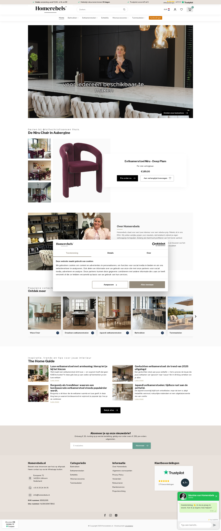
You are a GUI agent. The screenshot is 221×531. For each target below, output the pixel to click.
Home (61, 18)
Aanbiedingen (155, 18)
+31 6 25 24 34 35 (40, 487)
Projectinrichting (118, 491)
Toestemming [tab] (72, 253)
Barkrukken (72, 18)
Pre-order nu (125, 178)
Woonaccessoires (119, 18)
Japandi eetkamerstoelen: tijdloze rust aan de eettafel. (161, 386)
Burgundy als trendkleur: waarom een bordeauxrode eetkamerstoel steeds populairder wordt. (78, 388)
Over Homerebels (119, 466)
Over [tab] (149, 253)
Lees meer (54, 380)
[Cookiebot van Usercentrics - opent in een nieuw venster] (154, 244)
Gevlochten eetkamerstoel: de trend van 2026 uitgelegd (161, 367)
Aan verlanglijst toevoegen (155, 178)
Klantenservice (118, 487)
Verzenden (116, 479)
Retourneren (117, 483)
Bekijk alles (109, 410)
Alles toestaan (147, 285)
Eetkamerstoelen (89, 18)
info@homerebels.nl (41, 495)
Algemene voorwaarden (122, 470)
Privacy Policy (117, 475)
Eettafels (105, 18)
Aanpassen (109, 285)
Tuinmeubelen (138, 18)
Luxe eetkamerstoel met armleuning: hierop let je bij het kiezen (78, 367)
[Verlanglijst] (181, 9)
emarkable (129, 526)
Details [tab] (110, 253)
